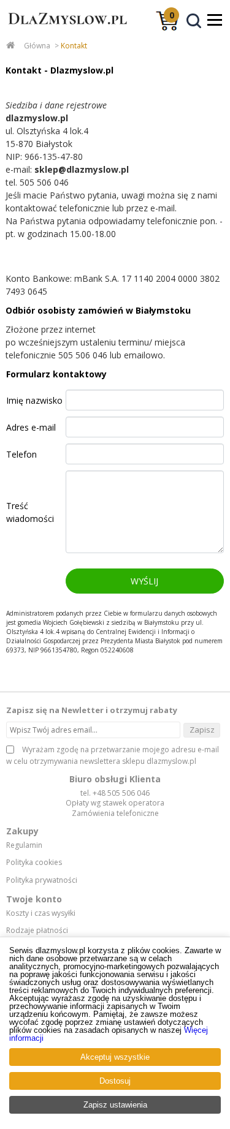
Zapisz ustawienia (115, 1104)
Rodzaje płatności (37, 930)
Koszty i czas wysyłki (40, 913)
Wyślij (144, 581)
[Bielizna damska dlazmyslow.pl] (64, 29)
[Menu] (214, 19)
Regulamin (24, 845)
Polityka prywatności (41, 880)
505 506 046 (44, 182)
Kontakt (74, 45)
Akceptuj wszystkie (115, 1057)
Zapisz (202, 729)
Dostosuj (115, 1081)
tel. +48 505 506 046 (115, 793)
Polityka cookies (34, 862)
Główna (37, 45)
